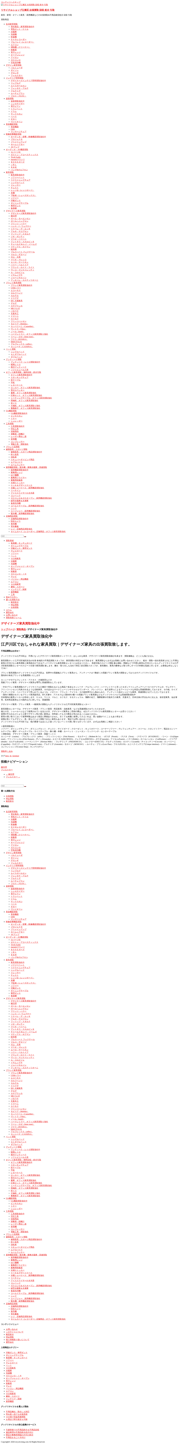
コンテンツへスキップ (11, 2)
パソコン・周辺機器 (19, 579)
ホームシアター (17, 144)
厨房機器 (15, 592)
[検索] (25, 536)
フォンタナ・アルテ (19, 88)
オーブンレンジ (17, 55)
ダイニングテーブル (19, 203)
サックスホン (17, 114)
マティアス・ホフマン (20, 247)
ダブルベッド (17, 357)
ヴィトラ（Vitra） (18, 329)
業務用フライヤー (18, 478)
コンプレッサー (17, 442)
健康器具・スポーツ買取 (16, 449)
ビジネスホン (17, 416)
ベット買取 (11, 349)
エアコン (15, 45)
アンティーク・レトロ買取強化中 (25, 362)
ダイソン (15, 70)
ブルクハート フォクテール (23, 252)
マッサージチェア (18, 132)
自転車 (14, 457)
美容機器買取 (12, 124)
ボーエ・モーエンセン (20, 218)
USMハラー (16, 288)
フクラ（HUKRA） (19, 339)
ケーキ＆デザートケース (21, 485)
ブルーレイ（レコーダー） (22, 42)
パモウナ (15, 311)
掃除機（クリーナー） (20, 47)
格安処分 (15, 602)
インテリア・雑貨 (18, 589)
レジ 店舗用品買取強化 (21, 529)
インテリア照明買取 (15, 78)
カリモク (15, 319)
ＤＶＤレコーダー (18, 39)
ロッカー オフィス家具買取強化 (25, 388)
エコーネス (16, 290)
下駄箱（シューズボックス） (23, 195)
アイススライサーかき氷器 (22, 493)
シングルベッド (17, 183)
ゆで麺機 (15, 475)
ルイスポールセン (18, 86)
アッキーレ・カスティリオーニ (24, 280)
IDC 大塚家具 (17, 301)
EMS (13, 129)
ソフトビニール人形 (19, 370)
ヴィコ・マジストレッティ (22, 270)
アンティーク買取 (14, 359)
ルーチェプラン (17, 93)
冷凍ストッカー (17, 483)
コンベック (16, 496)
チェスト (15, 188)
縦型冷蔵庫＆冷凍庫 (19, 501)
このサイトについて (15, 1332)
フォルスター (17, 75)
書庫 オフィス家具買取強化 (23, 393)
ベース (14, 116)
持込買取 (15, 605)
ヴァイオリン (17, 122)
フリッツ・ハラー (18, 224)
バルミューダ (17, 68)
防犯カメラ (16, 521)
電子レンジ (16, 52)
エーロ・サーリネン (19, 262)
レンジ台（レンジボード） (22, 190)
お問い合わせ (12, 615)
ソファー (15, 198)
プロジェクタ (17, 139)
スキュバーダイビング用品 (22, 460)
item (7, 756)
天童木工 (15, 314)
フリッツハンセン (18, 321)
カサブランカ (17, 306)
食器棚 (14, 208)
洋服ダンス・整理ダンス (21, 548)
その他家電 (16, 584)
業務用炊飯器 (17, 480)
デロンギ (15, 73)
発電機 (14, 439)
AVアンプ (15, 147)
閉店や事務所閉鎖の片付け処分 (19, 1435)
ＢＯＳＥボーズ (17, 162)
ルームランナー (17, 465)
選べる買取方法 (13, 600)
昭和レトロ (16, 365)
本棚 (13, 193)
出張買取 (15, 607)
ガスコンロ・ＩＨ (18, 574)
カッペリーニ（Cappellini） (22, 326)
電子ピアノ (16, 106)
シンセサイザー (17, 104)
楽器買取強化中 (17, 101)
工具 (13, 594)
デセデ (14, 303)
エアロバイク (17, 462)
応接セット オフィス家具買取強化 (26, 395)
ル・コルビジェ (17, 272)
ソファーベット (17, 177)
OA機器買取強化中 (19, 413)
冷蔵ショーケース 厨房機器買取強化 (27, 488)
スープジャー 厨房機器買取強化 (25, 511)
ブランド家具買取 (14, 283)
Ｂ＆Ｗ (14, 167)
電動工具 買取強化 (19, 444)
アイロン (15, 57)
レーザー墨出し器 (18, 436)
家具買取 (10, 172)
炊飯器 (14, 50)
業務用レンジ (17, 472)
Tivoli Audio (16, 157)
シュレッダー (17, 421)
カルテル (15, 296)
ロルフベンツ (17, 293)
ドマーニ (15, 316)
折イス (14, 403)
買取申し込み (7, 751)
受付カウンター (17, 390)
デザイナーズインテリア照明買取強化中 (28, 81)
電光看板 (15, 526)
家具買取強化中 (17, 175)
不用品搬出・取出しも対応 (17, 1412)
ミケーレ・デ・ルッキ (20, 229)
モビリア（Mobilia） (20, 324)
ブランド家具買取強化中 (21, 285)
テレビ (14, 576)
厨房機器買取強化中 (19, 470)
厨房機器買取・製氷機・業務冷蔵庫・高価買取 (26, 467)
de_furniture (14, 756)
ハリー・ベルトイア (19, 265)
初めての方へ (12, 597)
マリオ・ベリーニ (18, 239)
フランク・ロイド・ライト (22, 267)
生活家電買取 (12, 24)
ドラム (14, 111)
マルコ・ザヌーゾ (18, 254)
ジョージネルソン (18, 278)
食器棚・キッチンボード (21, 543)
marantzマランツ (18, 159)
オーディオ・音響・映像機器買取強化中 (28, 137)
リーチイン (16, 490)
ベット (14, 556)
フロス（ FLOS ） (18, 96)
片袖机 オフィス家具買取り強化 (25, 406)
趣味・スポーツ (17, 587)
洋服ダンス (16, 200)
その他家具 (16, 558)
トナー (14, 418)
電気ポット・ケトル (19, 29)
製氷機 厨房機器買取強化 (22, 513)
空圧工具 (15, 429)
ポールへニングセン (19, 221)
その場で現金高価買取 (15, 1417)
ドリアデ (15, 298)
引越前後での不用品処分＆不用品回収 (22, 1430)
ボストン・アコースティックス (24, 155)
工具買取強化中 (17, 426)
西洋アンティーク (18, 367)
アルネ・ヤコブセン (19, 231)
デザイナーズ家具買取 (15, 211)
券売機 (14, 524)
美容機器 (15, 127)
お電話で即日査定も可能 (16, 1419)
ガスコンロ (16, 60)
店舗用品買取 (12, 516)
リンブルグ (16, 83)
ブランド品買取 (13, 447)
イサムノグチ (17, 275)
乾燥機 (14, 37)
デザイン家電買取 (14, 65)
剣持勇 (14, 249)
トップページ (8, 629)
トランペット (17, 109)
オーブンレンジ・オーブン (22, 566)
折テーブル (16, 380)
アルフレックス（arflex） (22, 344)
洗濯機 (14, 34)
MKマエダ (15, 308)
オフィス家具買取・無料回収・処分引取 (23, 372)
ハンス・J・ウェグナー (21, 226)
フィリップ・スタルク (20, 234)
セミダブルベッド (18, 354)
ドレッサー (16, 185)
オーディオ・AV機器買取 (17, 149)
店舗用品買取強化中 (19, 519)
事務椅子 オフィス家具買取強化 (25, 408)
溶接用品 (15, 431)
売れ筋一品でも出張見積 (16, 1414)
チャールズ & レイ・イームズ (24, 244)
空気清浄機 (16, 63)
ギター (14, 119)
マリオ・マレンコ (18, 260)
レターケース (17, 385)
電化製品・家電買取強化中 (22, 27)
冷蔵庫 (14, 32)
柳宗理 (14, 216)
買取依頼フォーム (14, 618)
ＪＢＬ (14, 165)
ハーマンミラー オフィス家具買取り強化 (29, 334)
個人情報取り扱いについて (17, 1340)
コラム (9, 610)
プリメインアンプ (18, 142)
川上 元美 (16, 257)
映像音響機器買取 (14, 134)
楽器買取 (10, 98)
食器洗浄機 (16, 503)
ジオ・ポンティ (17, 236)
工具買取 (10, 424)
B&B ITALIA (16, 342)
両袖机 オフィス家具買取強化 (24, 400)
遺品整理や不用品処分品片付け (19, 1432)
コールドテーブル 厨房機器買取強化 (27, 506)
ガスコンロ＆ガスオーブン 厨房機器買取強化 (31, 498)
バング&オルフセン (19, 170)
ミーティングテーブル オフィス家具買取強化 (31, 398)
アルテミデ (16, 91)
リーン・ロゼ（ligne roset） (22, 337)
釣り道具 (15, 454)
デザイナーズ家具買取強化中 (23, 213)
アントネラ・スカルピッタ (22, 242)
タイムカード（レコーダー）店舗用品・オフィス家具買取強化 (38, 531)
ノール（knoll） (17, 331)
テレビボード (17, 551)
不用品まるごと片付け (15, 1437)
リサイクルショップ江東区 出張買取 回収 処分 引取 (28, 10)
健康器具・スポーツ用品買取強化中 (26, 452)
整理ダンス (16, 206)
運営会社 (10, 612)
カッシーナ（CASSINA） (22, 347)
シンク (14, 508)
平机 (13, 382)
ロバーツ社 (16, 152)
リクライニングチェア (20, 180)
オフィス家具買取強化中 (21, 375)
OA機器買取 (11, 411)
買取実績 (10, 541)
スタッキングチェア (19, 377)
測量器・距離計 (17, 434)
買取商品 (21, 629)
